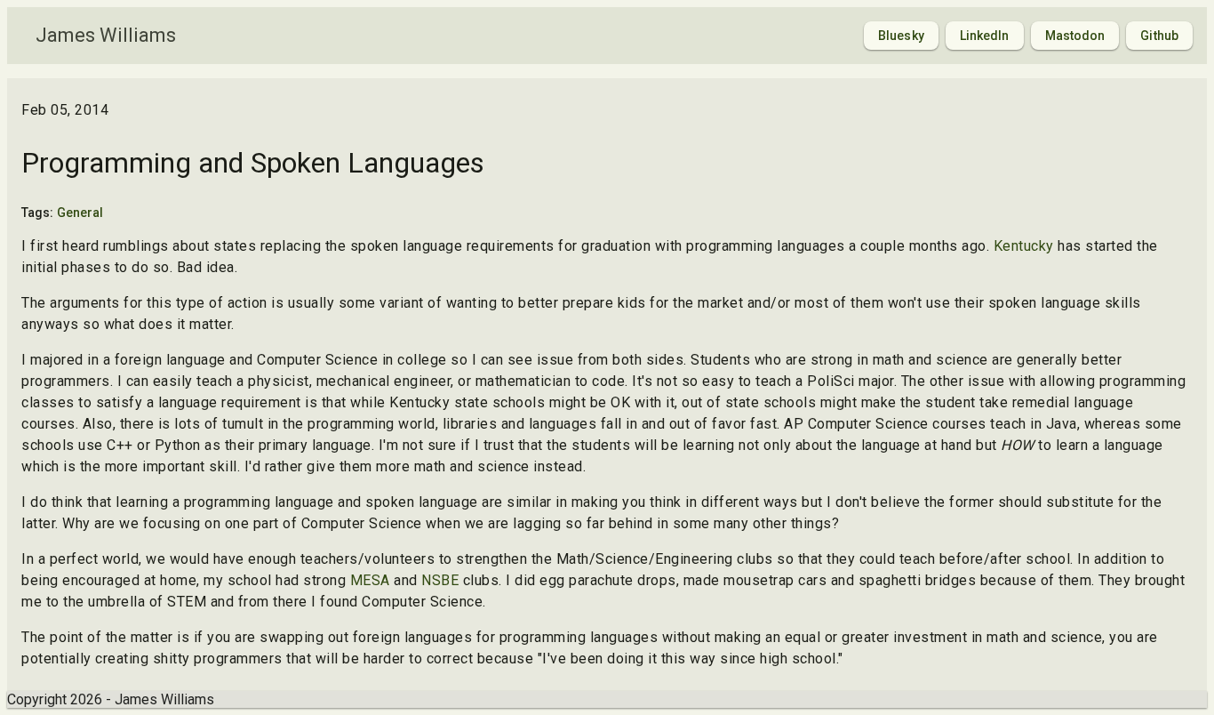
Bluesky (901, 35)
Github (1159, 35)
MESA (370, 580)
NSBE (440, 580)
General (80, 212)
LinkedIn (985, 35)
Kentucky (1024, 245)
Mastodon (1075, 35)
